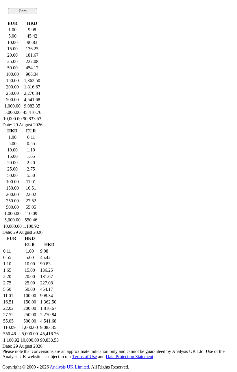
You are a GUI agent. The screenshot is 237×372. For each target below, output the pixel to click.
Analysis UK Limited (69, 366)
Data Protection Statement (129, 356)
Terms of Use (84, 356)
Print (23, 11)
